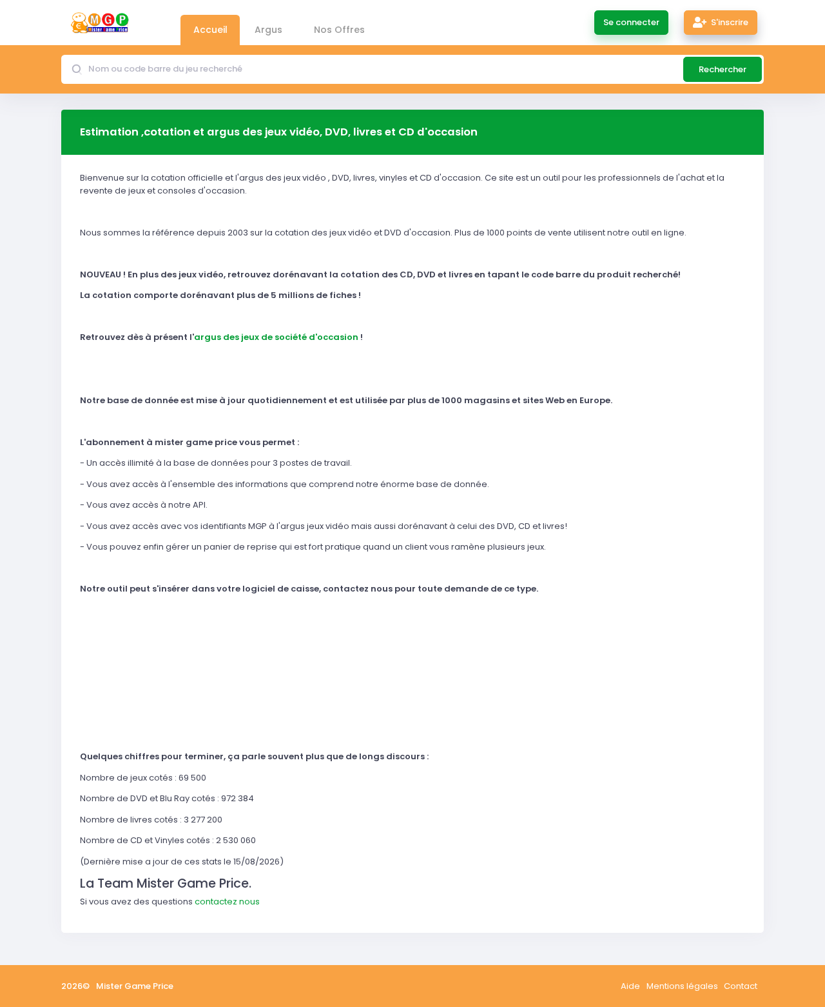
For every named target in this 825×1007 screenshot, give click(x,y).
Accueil (210, 29)
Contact (740, 986)
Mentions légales (682, 986)
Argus (268, 29)
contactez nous (227, 901)
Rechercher (722, 69)
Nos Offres (339, 29)
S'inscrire (728, 22)
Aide (630, 986)
